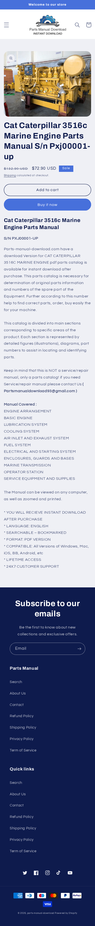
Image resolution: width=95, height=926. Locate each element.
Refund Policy (21, 716)
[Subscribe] (79, 649)
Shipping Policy (23, 727)
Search (16, 682)
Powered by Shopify (66, 913)
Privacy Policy (22, 739)
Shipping (10, 175)
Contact (17, 705)
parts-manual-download (40, 913)
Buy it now (48, 205)
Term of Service (23, 750)
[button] (6, 24)
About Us (18, 693)
